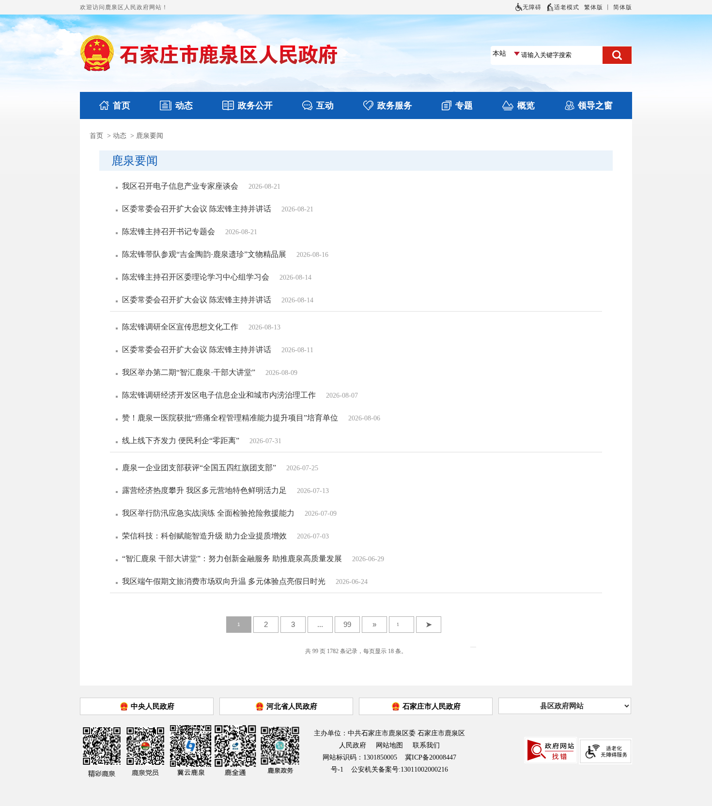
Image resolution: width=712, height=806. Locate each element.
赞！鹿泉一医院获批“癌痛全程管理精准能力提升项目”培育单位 (230, 418)
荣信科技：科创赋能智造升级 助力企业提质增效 (204, 536)
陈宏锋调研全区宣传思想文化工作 (180, 327)
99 (347, 624)
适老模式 (566, 7)
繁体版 (593, 7)
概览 (526, 105)
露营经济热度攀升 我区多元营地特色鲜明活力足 (204, 490)
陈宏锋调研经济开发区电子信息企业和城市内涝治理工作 (219, 395)
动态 (184, 105)
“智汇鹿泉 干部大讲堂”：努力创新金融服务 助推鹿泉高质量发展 (232, 558)
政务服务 (394, 105)
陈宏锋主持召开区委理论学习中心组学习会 (195, 277)
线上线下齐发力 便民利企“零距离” (180, 440)
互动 (325, 105)
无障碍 (532, 7)
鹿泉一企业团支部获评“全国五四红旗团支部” (199, 467)
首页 (121, 105)
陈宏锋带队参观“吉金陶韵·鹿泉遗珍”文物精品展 (204, 254)
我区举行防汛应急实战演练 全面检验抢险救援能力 (208, 513)
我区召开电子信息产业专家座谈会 (180, 186)
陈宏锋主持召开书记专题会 (168, 231)
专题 (464, 105)
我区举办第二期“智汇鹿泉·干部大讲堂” (188, 372)
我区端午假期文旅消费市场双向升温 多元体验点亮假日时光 (223, 581)
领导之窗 (595, 105)
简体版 (622, 7)
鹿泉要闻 (149, 135)
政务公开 (255, 105)
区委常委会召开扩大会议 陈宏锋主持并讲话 (196, 209)
